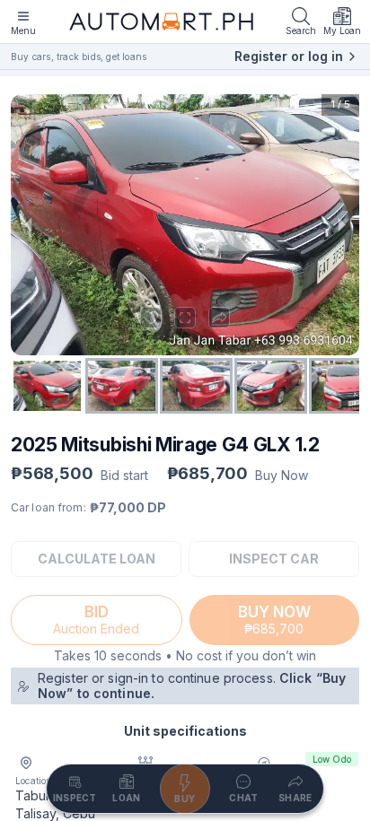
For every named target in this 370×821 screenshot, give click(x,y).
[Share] (219, 317)
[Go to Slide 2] (121, 386)
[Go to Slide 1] (47, 386)
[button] (185, 224)
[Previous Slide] (29, 224)
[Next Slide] (341, 224)
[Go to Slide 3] (196, 386)
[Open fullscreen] (185, 317)
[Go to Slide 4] (270, 386)
